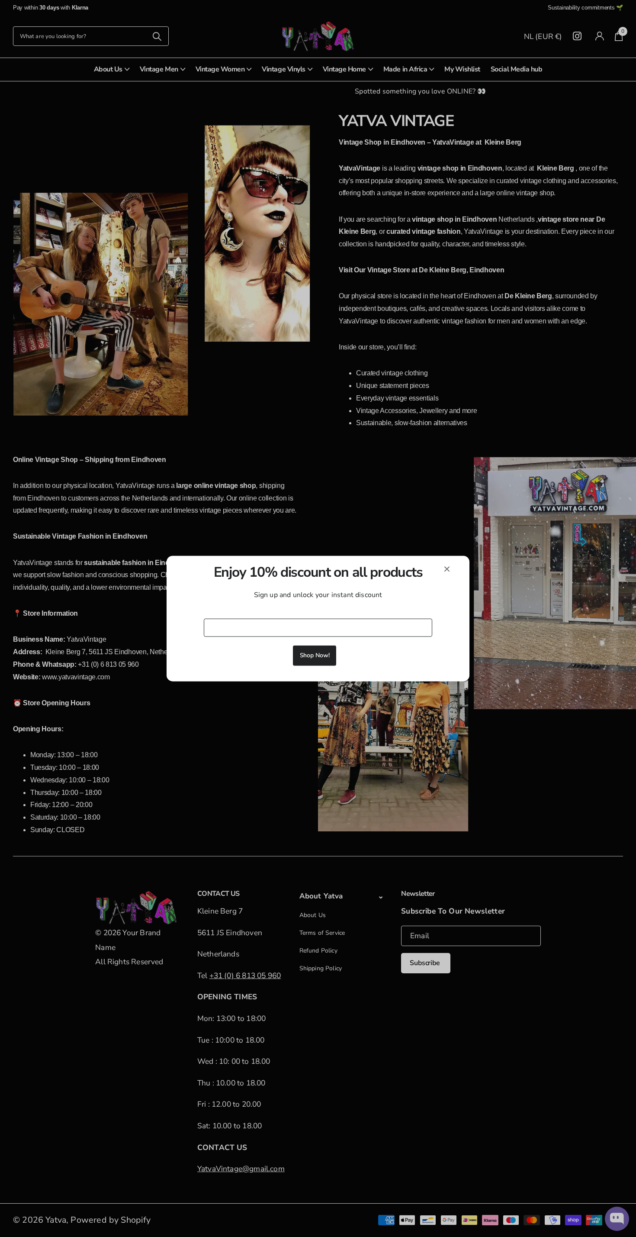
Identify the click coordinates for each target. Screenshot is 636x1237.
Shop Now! (315, 655)
